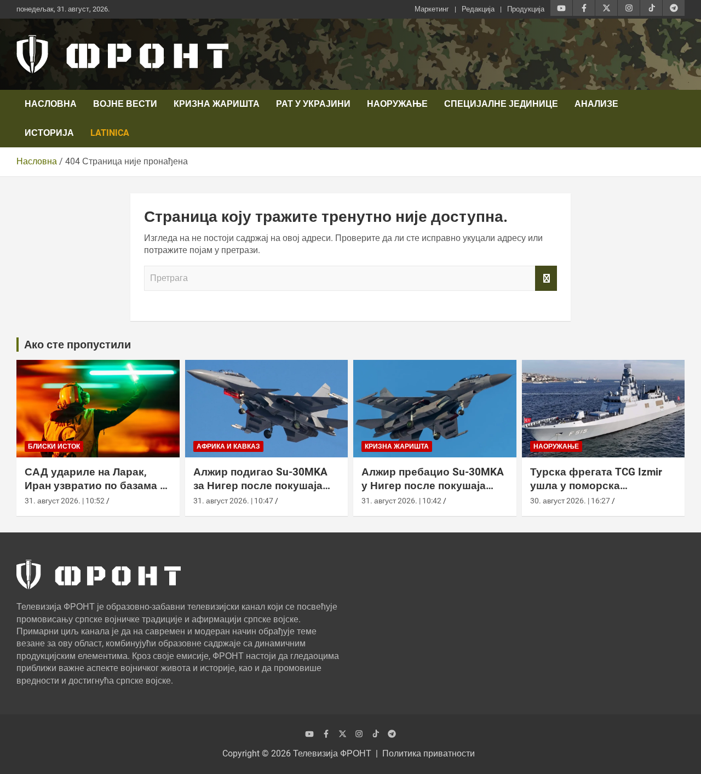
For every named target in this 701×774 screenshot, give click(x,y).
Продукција (525, 9)
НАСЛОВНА (51, 104)
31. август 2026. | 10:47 (233, 500)
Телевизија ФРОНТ (332, 753)
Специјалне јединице (501, 104)
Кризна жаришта (217, 104)
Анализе (596, 104)
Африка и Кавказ (228, 446)
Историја (49, 133)
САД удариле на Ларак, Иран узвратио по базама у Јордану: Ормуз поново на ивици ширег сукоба (95, 492)
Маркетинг (432, 9)
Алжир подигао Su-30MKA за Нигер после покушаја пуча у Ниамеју (260, 485)
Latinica (109, 133)
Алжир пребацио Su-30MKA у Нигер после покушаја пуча (432, 485)
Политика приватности (428, 753)
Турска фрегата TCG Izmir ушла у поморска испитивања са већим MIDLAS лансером (596, 492)
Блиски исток (54, 446)
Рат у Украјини (313, 104)
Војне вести (125, 104)
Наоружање (397, 104)
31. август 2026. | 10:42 (401, 500)
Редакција (478, 9)
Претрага (546, 278)
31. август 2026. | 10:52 (65, 500)
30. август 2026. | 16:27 (570, 500)
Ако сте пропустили (77, 344)
